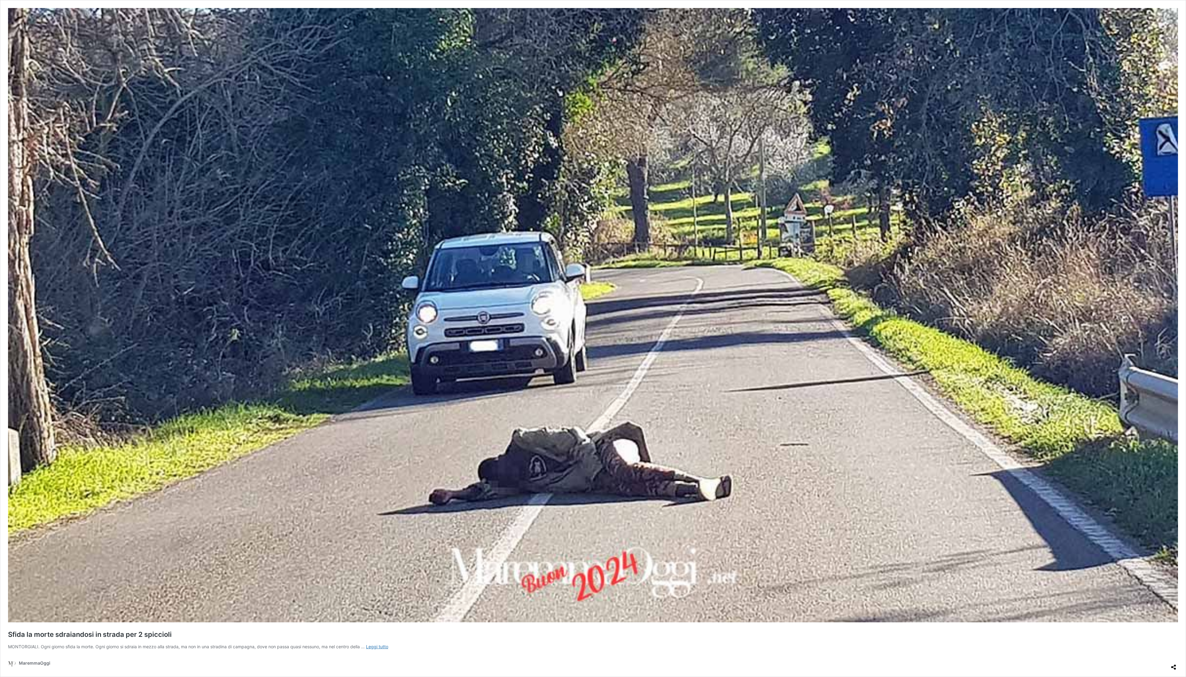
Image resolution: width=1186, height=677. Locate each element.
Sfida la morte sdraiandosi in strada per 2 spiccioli (90, 634)
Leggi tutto (377, 646)
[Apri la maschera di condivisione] (1173, 664)
